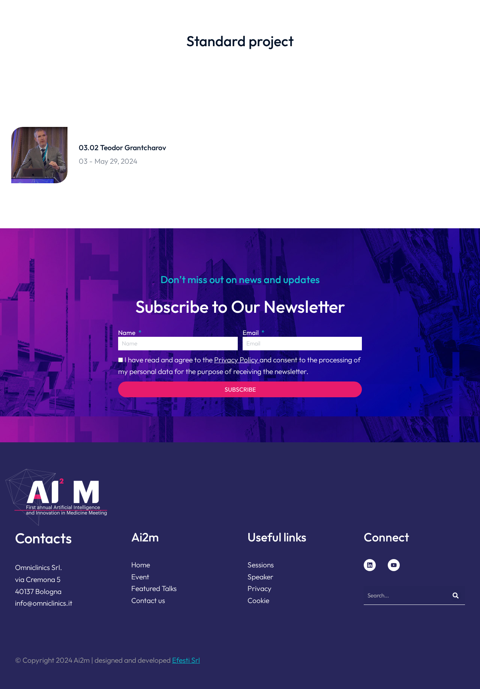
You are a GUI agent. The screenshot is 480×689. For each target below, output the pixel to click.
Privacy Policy (237, 359)
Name (127, 332)
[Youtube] (394, 565)
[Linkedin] (370, 565)
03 (83, 161)
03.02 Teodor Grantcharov (122, 147)
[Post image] (39, 155)
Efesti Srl (186, 660)
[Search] (455, 595)
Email (251, 332)
